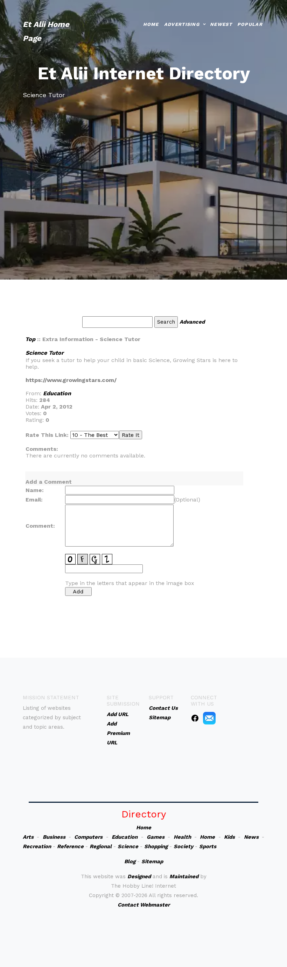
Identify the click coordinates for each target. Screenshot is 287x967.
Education (57, 393)
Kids (229, 837)
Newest (221, 24)
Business (54, 837)
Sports (207, 846)
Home (151, 24)
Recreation (37, 846)
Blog (129, 861)
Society (183, 846)
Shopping (156, 846)
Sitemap (152, 861)
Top (30, 339)
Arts (28, 837)
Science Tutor (45, 352)
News (251, 837)
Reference (70, 846)
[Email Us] (209, 718)
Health (182, 837)
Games (155, 837)
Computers (88, 837)
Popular (249, 24)
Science (128, 846)
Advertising (182, 24)
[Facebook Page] (195, 718)
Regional (101, 846)
